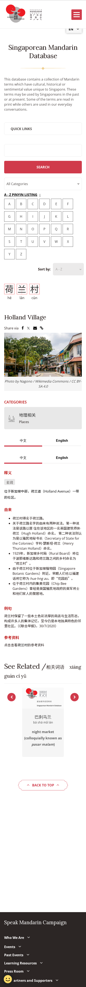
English (62, 440)
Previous (11, 697)
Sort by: (44, 269)
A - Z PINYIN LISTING (20, 194)
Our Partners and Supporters (28, 980)
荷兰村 (23, 645)
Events (9, 947)
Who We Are (14, 937)
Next (74, 697)
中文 (23, 440)
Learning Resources (20, 963)
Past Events (13, 955)
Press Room (14, 971)
